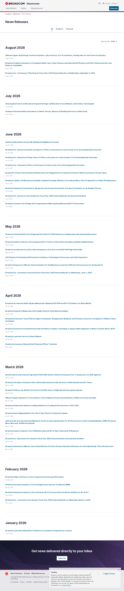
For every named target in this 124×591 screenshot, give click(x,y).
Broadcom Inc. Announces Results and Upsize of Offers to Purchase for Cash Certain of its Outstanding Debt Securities (53, 150)
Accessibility (14, 582)
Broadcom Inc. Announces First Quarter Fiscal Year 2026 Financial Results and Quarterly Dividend (44, 439)
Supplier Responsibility (40, 582)
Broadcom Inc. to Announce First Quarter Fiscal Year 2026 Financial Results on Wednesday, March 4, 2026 (47, 500)
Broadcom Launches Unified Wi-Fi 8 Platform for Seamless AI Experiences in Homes (38, 531)
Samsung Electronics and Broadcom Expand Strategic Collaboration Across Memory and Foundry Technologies (49, 104)
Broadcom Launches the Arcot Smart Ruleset (23, 336)
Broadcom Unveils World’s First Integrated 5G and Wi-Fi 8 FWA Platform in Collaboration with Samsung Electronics (50, 234)
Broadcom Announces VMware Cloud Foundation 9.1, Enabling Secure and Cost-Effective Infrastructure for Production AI (54, 265)
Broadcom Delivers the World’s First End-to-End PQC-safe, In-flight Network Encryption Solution (44, 390)
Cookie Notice (66, 585)
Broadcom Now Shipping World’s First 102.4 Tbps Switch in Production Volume (36, 413)
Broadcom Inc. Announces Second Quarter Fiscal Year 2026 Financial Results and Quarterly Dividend (45, 196)
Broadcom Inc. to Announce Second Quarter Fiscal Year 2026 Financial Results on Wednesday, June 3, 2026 (48, 273)
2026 (113, 41)
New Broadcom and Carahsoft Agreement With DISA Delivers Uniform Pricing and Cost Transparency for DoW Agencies (53, 375)
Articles (27, 573)
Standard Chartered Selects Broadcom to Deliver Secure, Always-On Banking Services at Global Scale (46, 111)
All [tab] (52, 29)
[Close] (118, 570)
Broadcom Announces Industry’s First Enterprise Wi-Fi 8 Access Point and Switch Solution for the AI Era (47, 492)
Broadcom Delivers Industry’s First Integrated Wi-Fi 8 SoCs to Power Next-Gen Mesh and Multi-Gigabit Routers (49, 242)
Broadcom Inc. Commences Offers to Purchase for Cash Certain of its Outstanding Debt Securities (45, 165)
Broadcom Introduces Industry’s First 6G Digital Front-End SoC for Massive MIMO (37, 485)
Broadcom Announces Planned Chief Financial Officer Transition (31, 344)
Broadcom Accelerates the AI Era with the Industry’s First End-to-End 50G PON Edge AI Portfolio (43, 250)
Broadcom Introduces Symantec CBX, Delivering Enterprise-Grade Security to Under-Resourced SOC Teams (48, 382)
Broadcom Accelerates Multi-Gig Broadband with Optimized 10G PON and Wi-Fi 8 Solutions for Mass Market (48, 303)
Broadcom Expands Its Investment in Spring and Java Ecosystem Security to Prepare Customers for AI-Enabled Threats (53, 188)
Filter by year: (105, 41)
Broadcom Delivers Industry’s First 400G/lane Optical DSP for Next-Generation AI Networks (42, 431)
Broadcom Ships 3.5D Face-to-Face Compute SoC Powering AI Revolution (34, 477)
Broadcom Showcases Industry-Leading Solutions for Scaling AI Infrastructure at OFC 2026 (42, 405)
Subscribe (114, 8)
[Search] (99, 3)
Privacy (22, 582)
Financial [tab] (69, 29)
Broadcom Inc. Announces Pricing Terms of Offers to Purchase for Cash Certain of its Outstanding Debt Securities (51, 157)
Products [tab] (59, 29)
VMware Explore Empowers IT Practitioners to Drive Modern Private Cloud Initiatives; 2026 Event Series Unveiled (50, 398)
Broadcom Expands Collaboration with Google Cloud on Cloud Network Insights (36, 311)
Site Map (29, 582)
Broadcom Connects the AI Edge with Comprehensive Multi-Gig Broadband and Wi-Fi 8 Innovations (44, 204)
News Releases (16, 573)
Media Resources (38, 573)
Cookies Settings (109, 573)
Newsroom (33, 3)
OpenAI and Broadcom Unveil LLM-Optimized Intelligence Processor (32, 142)
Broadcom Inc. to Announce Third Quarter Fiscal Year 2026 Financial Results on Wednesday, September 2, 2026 (50, 73)
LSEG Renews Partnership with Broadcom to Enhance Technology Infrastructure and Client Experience (46, 257)
